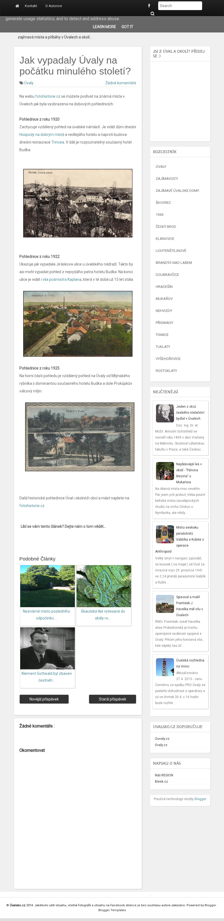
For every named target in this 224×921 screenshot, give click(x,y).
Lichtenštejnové (171, 251)
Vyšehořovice (168, 359)
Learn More (104, 27)
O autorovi (53, 6)
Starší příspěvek (112, 699)
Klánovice (165, 239)
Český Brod (166, 227)
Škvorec (163, 203)
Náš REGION (164, 775)
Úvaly (29, 83)
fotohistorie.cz (47, 96)
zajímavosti (167, 179)
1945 (159, 215)
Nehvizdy (164, 311)
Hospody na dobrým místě (41, 134)
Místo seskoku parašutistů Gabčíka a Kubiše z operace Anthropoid (179, 539)
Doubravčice (167, 275)
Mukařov (164, 299)
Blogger (200, 799)
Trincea (57, 142)
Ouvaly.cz (162, 739)
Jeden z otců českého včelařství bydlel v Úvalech (190, 413)
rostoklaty (166, 371)
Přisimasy (164, 323)
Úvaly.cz (161, 745)
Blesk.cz (161, 781)
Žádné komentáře (120, 83)
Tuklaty (163, 347)
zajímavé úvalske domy (177, 191)
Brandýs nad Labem (174, 263)
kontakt (31, 6)
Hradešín (164, 287)
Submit (152, 13)
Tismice (162, 335)
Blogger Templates (112, 910)
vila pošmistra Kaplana (62, 279)
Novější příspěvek (44, 699)
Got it (127, 27)
